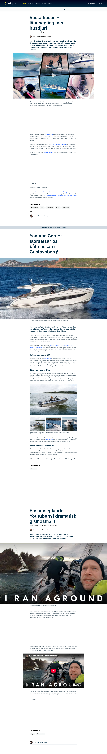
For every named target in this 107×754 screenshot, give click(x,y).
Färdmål (30, 3)
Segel (32, 734)
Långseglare (50, 207)
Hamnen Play (34, 207)
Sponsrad (33, 468)
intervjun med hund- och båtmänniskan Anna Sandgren (52, 192)
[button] (53, 75)
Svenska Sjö (66, 207)
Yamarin (56, 345)
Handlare (72, 9)
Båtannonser (38, 9)
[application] (53, 76)
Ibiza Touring (49, 439)
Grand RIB (39, 347)
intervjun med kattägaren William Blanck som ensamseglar (60, 195)
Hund (42, 207)
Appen (44, 3)
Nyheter (50, 3)
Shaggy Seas (49, 134)
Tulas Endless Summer (59, 144)
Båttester (47, 9)
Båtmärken (55, 9)
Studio (57, 207)
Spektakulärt (40, 734)
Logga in (92, 3)
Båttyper (64, 9)
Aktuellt (20, 9)
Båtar (24, 3)
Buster (52, 345)
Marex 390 (47, 358)
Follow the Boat (48, 152)
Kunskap (37, 3)
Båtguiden (28, 9)
